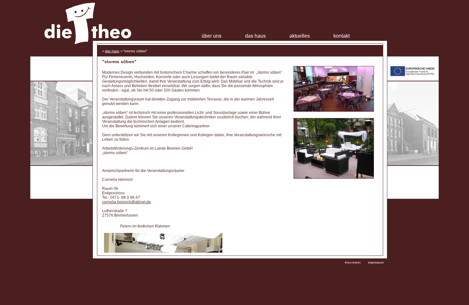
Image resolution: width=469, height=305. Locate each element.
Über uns (211, 36)
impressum (376, 262)
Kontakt (341, 36)
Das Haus (255, 36)
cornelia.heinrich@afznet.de (126, 202)
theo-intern (353, 262)
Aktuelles (299, 36)
